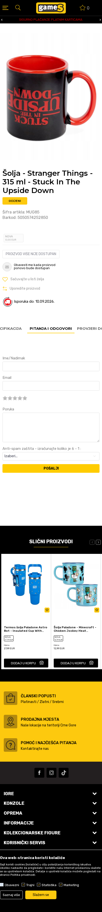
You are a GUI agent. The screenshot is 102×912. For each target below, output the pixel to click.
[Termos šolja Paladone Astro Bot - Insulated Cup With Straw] (26, 584)
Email (6, 377)
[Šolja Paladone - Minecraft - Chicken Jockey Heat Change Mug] (76, 584)
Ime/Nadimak (13, 358)
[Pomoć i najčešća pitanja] (10, 745)
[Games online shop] (51, 8)
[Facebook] (39, 773)
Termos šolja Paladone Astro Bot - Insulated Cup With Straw (25, 629)
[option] (51, 19)
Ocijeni (15, 201)
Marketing (71, 885)
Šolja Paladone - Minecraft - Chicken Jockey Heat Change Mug (75, 629)
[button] (18, 7)
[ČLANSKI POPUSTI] (10, 698)
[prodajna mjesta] (10, 721)
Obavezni (12, 885)
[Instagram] (51, 773)
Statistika (49, 885)
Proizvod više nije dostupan (31, 254)
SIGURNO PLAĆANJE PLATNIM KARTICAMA (50, 19)
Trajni (30, 885)
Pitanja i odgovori (51, 328)
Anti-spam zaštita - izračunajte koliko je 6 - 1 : (41, 448)
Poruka (8, 409)
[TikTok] (64, 773)
